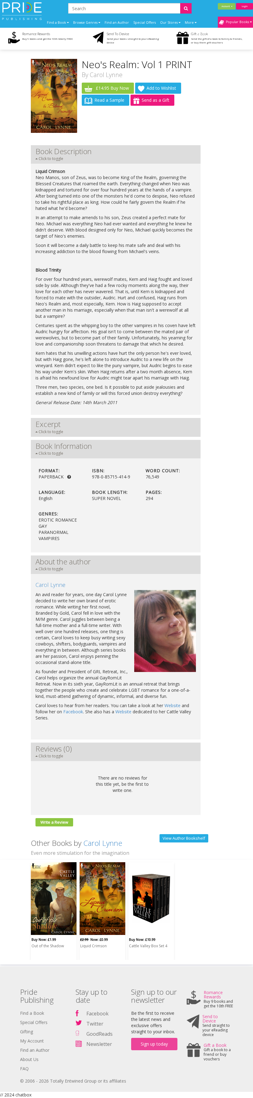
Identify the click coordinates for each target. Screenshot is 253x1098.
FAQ (24, 1068)
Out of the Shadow (47, 945)
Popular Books (237, 22)
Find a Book (32, 1013)
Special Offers (144, 22)
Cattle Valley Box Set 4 (148, 945)
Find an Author (117, 22)
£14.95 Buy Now (111, 88)
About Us (29, 1059)
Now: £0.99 (94, 939)
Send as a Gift (155, 100)
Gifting (26, 1031)
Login (244, 6)
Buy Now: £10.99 (142, 939)
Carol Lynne (106, 75)
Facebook (73, 712)
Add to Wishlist (161, 88)
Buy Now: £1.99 (43, 939)
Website (172, 705)
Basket (202, 33)
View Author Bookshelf (184, 838)
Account (226, 6)
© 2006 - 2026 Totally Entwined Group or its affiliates (73, 1081)
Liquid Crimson (93, 945)
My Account (32, 1041)
